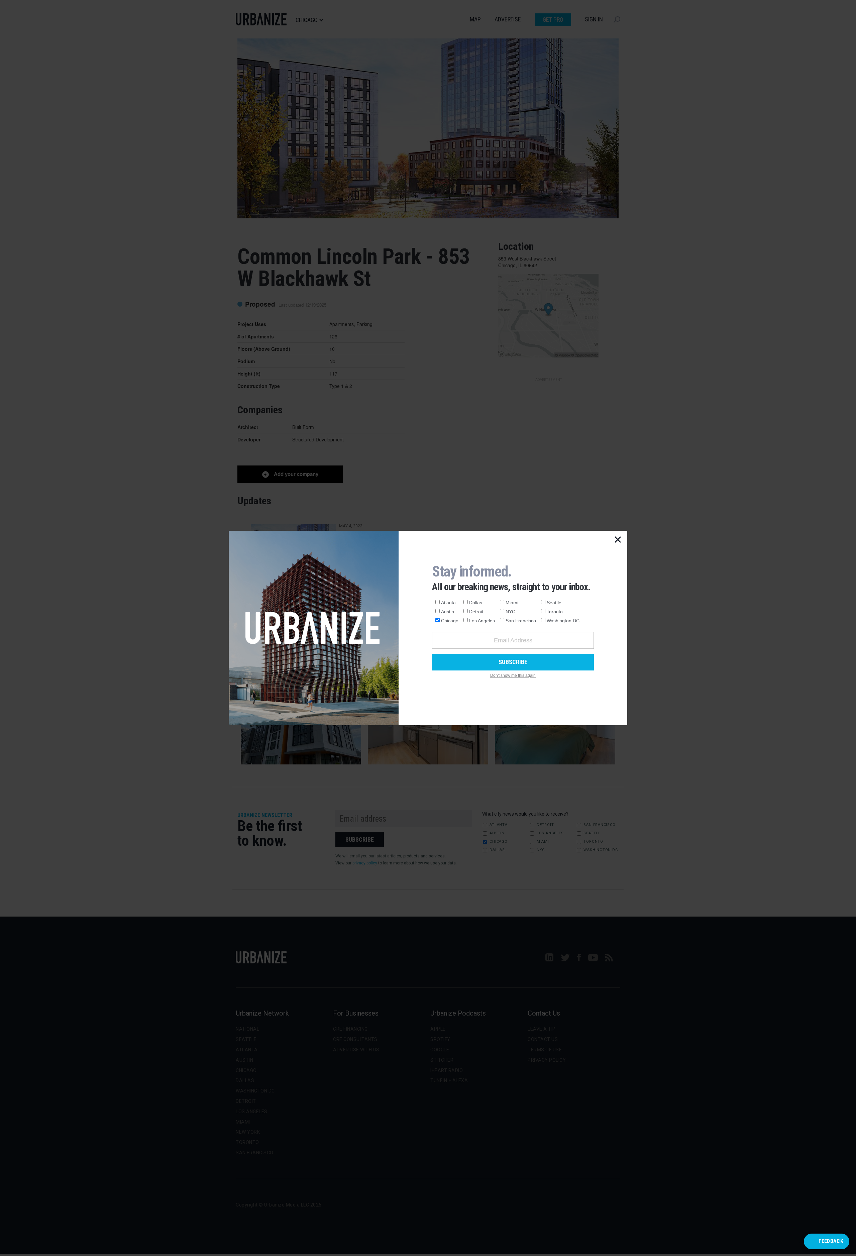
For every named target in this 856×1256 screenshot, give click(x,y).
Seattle (554, 602)
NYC (510, 611)
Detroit (476, 611)
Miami (512, 602)
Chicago (449, 620)
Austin (447, 611)
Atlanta (448, 602)
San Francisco (521, 620)
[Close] (618, 540)
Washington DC (563, 620)
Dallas (475, 602)
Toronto (555, 611)
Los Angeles (482, 620)
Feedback (831, 1241)
